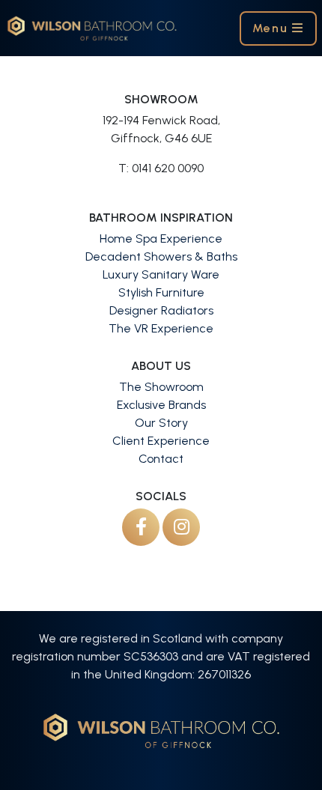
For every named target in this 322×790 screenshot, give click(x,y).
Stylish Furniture (161, 292)
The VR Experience (161, 328)
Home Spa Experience (161, 238)
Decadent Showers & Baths (161, 256)
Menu (272, 28)
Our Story (161, 423)
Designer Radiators (161, 310)
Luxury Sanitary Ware (161, 274)
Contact (161, 459)
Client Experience (161, 441)
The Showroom (161, 387)
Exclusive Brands (161, 405)
